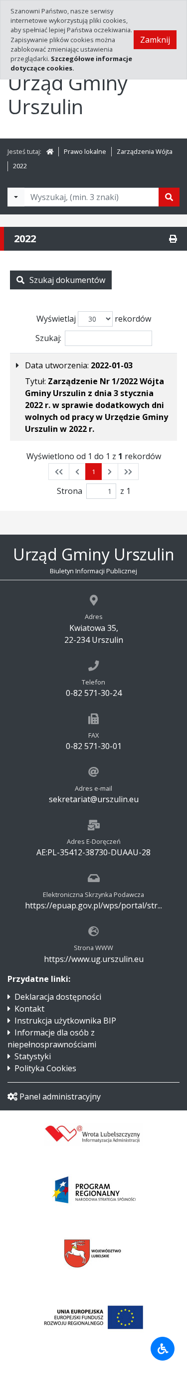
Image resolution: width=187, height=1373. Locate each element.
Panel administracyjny (60, 1096)
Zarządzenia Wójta (145, 151)
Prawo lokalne (85, 151)
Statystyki (32, 1056)
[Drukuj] (173, 238)
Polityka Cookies (45, 1068)
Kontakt (29, 1008)
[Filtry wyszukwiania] (15, 197)
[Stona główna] (49, 151)
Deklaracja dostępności (57, 996)
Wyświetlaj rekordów (93, 318)
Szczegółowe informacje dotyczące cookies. (71, 63)
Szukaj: (48, 338)
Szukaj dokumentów (67, 280)
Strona (69, 490)
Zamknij (155, 39)
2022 (20, 165)
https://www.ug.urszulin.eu (94, 959)
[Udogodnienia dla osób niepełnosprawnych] (163, 1349)
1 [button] (93, 471)
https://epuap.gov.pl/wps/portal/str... (93, 905)
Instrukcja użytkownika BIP (65, 1020)
